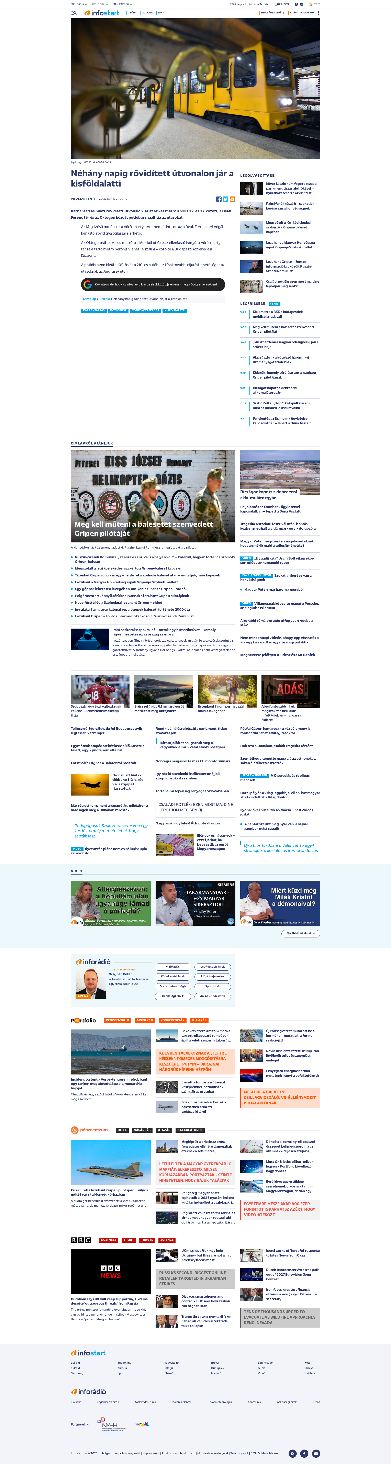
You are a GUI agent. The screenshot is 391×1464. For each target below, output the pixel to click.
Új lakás (199, 1020)
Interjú (169, 1368)
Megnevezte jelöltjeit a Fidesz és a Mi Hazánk (277, 655)
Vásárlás (142, 1130)
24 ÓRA (274, 304)
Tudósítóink (172, 1362)
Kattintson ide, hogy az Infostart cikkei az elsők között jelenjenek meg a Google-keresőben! (156, 284)
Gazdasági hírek (287, 1402)
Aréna (316, 1402)
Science (167, 1240)
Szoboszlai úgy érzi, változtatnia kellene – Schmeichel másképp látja (96, 711)
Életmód (170, 1373)
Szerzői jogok (239, 1453)
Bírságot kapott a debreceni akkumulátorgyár (268, 495)
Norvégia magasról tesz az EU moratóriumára (193, 761)
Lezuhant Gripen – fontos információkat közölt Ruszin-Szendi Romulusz (134, 616)
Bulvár (215, 1362)
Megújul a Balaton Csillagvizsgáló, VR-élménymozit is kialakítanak (280, 1097)
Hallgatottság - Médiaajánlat (120, 1453)
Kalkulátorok (190, 1130)
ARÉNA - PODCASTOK (302, 13)
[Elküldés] (232, 199)
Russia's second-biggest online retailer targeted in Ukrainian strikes (192, 1278)
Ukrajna (147, 13)
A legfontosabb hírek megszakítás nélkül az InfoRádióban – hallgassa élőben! (281, 713)
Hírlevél (309, 1368)
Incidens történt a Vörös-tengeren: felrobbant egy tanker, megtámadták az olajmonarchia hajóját (109, 1084)
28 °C (316, 4)
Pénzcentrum (117, 1020)
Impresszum (151, 1453)
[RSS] (293, 1454)
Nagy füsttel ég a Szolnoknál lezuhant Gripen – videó (118, 603)
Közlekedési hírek (145, 1402)
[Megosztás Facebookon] (219, 199)
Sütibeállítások (268, 1453)
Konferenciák (173, 1020)
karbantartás (94, 310)
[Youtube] (316, 1454)
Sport (129, 1240)
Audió (262, 1368)
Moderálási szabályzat (212, 1453)
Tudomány (124, 1362)
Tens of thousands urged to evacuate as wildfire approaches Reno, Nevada (279, 1317)
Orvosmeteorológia (220, 1402)
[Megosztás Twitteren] (226, 199)
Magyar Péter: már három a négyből (274, 590)
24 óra (132, 13)
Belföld (105, 299)
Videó (261, 1373)
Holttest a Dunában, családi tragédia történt (276, 746)
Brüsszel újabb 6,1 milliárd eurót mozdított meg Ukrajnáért (159, 709)
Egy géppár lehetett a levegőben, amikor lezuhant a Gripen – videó (130, 589)
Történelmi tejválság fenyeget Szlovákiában (192, 791)
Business (108, 1240)
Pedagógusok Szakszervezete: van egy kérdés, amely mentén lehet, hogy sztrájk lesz (111, 831)
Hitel (122, 1130)
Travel (147, 1240)
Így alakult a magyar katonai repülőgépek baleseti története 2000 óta (132, 610)
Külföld (75, 1368)
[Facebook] (304, 1454)
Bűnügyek (217, 1368)
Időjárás (310, 1373)
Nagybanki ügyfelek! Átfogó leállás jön (188, 823)
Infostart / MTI (83, 199)
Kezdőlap (89, 299)
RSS (253, 1453)
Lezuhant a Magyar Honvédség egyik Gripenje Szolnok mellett (126, 582)
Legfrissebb (265, 1362)
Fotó (308, 1362)
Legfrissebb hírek (108, 1402)
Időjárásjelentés (182, 1402)
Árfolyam (145, 1020)
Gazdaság (77, 1373)
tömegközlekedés (145, 310)
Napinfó (216, 1373)
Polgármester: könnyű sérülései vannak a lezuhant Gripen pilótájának (132, 596)
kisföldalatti (175, 310)
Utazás (164, 1130)
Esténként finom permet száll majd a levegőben (221, 709)
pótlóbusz (118, 310)
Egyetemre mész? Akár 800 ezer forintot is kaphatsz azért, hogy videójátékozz (279, 1209)
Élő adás (174, 966)
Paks (161, 13)
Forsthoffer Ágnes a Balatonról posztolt (103, 763)
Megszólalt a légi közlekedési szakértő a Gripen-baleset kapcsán (128, 569)
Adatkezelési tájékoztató (178, 1453)
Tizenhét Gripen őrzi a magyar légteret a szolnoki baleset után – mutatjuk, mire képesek (147, 575)
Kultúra (122, 1368)
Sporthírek (254, 1402)
